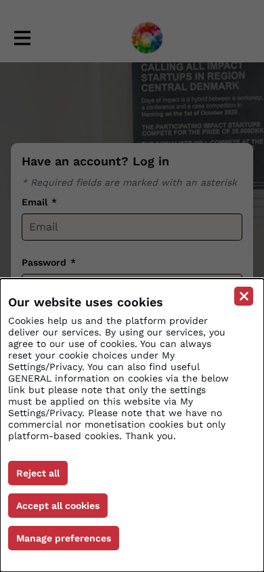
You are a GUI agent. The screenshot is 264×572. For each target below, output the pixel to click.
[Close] (243, 296)
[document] (132, 425)
